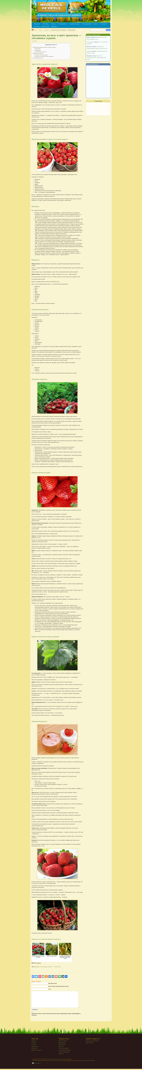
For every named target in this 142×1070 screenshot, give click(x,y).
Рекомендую (54, 26)
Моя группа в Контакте (92, 1041)
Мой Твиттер (89, 1042)
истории (76, 100)
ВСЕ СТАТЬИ (63, 1041)
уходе (57, 102)
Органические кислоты (40, 51)
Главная (34, 1041)
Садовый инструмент (75, 23)
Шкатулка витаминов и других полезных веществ (44, 47)
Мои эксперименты (87, 23)
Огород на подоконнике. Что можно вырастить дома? (96, 57)
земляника (38, 963)
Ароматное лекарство (37, 53)
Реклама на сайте (45, 26)
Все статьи (36, 26)
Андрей (89, 51)
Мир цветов (37, 23)
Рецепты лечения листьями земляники (43, 56)
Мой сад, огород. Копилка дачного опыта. (53, 1059)
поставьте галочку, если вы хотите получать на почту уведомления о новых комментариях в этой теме (56, 1014)
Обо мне (34, 1042)
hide (56, 44)
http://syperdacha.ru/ (86, 1060)
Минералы (37, 50)
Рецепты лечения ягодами (41, 55)
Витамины (37, 48)
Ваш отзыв (57, 966)
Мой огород (45, 23)
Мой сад (53, 23)
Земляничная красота (37, 58)
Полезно (95, 23)
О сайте (34, 1044)
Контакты (34, 1048)
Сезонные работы (62, 23)
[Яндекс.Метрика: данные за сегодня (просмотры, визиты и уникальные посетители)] (36, 1063)
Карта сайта (35, 1046)
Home (35, 30)
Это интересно (103, 23)
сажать (45, 102)
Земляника (46, 30)
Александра (90, 42)
